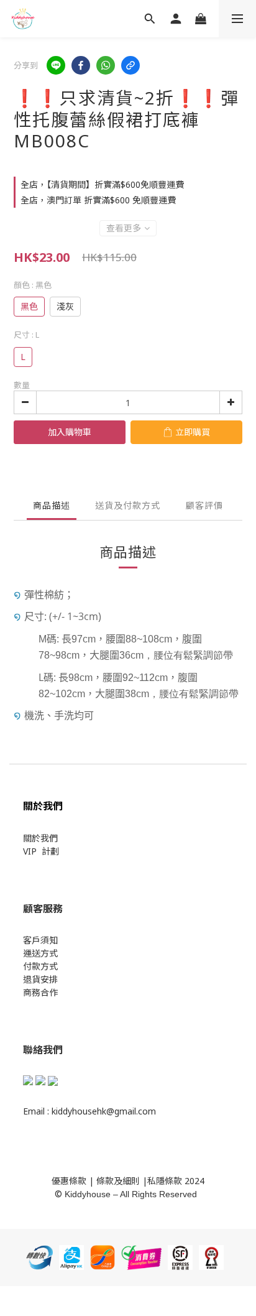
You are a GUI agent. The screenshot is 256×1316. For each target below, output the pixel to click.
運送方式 (40, 953)
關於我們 (40, 838)
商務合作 (40, 992)
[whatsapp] (105, 65)
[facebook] (80, 65)
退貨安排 (40, 979)
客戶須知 (40, 940)
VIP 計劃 (41, 851)
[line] (56, 65)
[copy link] (130, 65)
